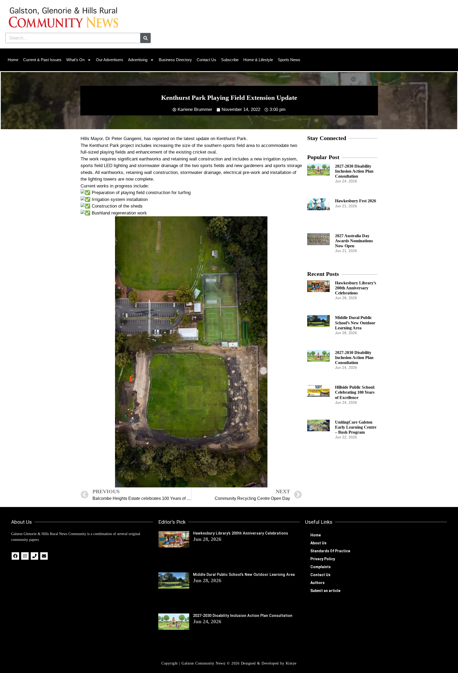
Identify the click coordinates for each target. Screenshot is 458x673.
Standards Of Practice (330, 551)
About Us (318, 543)
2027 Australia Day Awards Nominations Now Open (354, 241)
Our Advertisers (109, 59)
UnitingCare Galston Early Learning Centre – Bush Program (355, 427)
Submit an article (325, 591)
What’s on (75, 59)
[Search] (145, 38)
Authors (317, 583)
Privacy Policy (322, 559)
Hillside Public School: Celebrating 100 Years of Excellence (355, 392)
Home (13, 59)
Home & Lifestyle (258, 59)
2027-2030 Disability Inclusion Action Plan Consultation (354, 171)
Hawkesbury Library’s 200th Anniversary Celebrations (355, 288)
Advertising (137, 59)
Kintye (291, 663)
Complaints (320, 567)
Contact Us (206, 59)
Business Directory (175, 59)
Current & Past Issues (42, 59)
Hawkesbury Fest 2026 (355, 201)
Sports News (289, 59)
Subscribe (230, 59)
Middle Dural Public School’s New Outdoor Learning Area (355, 322)
